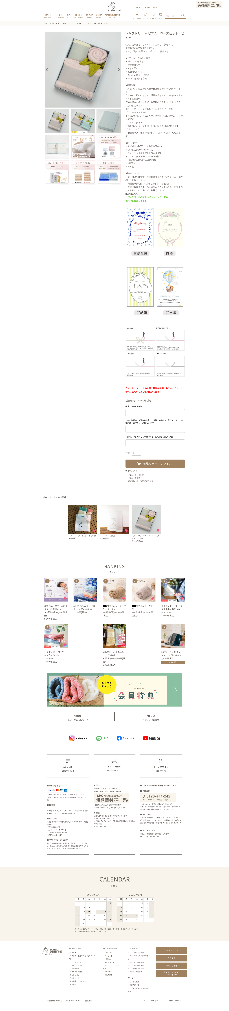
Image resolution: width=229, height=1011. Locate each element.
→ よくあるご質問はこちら (150, 836)
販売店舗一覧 (134, 985)
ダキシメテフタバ (111, 962)
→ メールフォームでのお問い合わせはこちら (156, 804)
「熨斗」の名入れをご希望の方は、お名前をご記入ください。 (151, 437)
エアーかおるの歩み (136, 962)
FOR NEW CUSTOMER (112, 16)
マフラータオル (75, 968)
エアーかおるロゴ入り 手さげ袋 (82, 535)
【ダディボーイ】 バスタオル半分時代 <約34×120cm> (172, 609)
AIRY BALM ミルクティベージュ (114, 607)
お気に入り (132, 470)
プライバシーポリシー (73, 1000)
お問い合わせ (171, 965)
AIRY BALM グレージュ (143, 607)
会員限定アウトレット (78, 981)
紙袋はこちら (131, 194)
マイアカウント (171, 950)
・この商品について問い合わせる (139, 481)
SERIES (47, 16)
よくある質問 (134, 982)
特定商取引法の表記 (54, 1000)
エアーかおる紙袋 (107, 535)
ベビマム (108, 959)
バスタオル (74, 952)
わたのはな (109, 975)
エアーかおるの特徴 (136, 952)
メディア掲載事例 (135, 971)
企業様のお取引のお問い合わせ (171, 973)
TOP (45, 23)
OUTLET (89, 16)
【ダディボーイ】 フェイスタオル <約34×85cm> (55, 655)
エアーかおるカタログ (137, 968)
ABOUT (139, 7)
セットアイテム (55, 23)
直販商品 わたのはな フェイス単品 (114, 653)
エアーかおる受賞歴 (136, 965)
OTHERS (78, 16)
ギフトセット (74, 978)
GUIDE (147, 7)
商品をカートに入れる (157, 464)
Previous (47, 70)
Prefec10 (108, 971)
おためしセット (75, 975)
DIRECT (99, 16)
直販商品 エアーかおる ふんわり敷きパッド (55, 607)
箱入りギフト (68, 23)
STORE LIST (158, 7)
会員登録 (171, 958)
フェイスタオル (75, 962)
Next (119, 70)
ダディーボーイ (110, 956)
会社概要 (88, 1000)
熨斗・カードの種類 (133, 406)
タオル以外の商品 (76, 971)
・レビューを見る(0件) (135, 475)
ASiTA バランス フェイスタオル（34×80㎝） (172, 653)
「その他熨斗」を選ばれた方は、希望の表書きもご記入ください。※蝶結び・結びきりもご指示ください (154, 421)
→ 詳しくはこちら (100, 826)
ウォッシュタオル (76, 965)
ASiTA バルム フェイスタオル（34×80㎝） (84, 607)
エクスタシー (109, 952)
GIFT (69, 16)
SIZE (59, 16)
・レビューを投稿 (132, 478)
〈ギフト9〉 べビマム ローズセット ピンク (92, 23)
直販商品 (73, 984)
